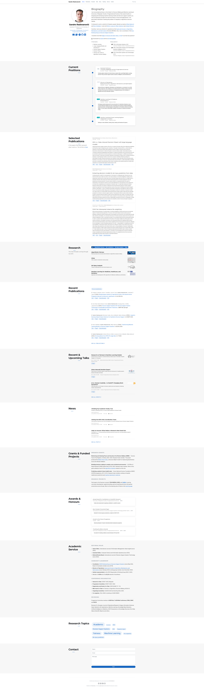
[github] (82, 35)
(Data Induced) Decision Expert (100, 369)
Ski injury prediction (98, 637)
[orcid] (80, 35)
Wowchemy (94, 685)
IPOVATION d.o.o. (104, 100)
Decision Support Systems (101, 629)
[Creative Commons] (102, 683)
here (86, 147)
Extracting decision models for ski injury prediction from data (112, 173)
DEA (114, 624)
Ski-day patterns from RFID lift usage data (105, 336)
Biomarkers (108, 624)
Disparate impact (121, 629)
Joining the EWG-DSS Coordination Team (103, 419)
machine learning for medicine (112, 475)
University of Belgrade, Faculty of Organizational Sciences (114, 69)
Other (126, 247)
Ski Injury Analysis (119, 247)
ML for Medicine (109, 247)
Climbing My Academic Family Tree (102, 408)
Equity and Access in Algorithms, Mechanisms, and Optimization (116, 83)
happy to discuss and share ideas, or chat (112, 35)
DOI (112, 164)
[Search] (133, 1)
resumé (102, 38)
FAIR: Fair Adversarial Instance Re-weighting (107, 209)
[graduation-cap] (76, 35)
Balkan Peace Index (103, 459)
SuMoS (124, 482)
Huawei (94, 520)
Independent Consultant (106, 118)
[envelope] (73, 35)
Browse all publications (97, 289)
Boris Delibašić (97, 26)
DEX (114, 629)
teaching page (129, 486)
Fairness (96, 633)
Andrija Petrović (130, 26)
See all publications (97, 343)
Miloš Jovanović (111, 26)
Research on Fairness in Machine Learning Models (106, 355)
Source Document (107, 164)
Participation (111, 436)
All (92, 247)
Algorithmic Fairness (99, 247)
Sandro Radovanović (74, 2)
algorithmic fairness (110, 468)
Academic (111, 413)
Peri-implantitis (127, 633)
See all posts (95, 442)
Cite (97, 164)
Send (113, 666)
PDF (93, 164)
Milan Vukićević (120, 26)
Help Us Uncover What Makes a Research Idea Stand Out (108, 430)
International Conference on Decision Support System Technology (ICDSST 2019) (111, 510)
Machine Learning (112, 633)
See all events (95, 397)
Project (100, 164)
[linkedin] (85, 35)
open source (101, 685)
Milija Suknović (130, 24)
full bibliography (112, 38)
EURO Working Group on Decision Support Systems (111, 564)
